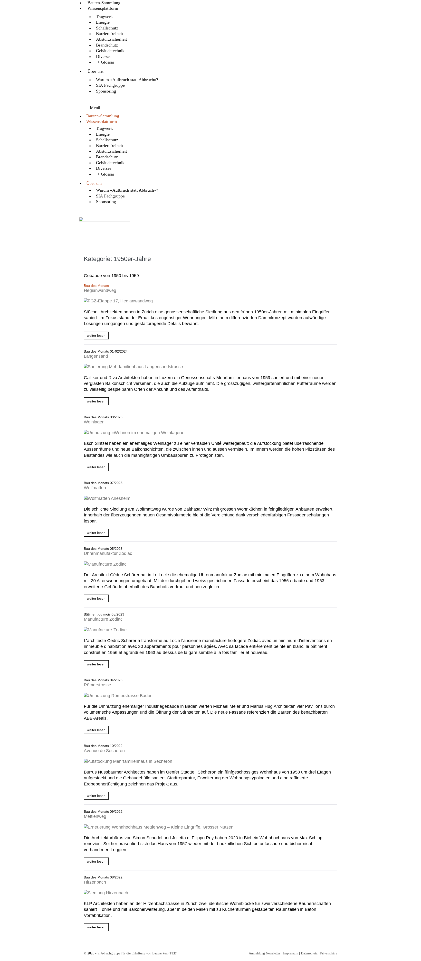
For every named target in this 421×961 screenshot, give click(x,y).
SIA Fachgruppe (110, 85)
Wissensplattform (102, 8)
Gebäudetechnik (110, 50)
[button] (210, 106)
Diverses (103, 56)
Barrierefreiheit (109, 33)
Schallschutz (107, 28)
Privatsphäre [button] (328, 953)
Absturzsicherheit (111, 39)
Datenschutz (309, 953)
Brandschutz (107, 45)
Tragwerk (104, 16)
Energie (103, 22)
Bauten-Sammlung (103, 2)
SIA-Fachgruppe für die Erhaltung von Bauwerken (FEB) (137, 953)
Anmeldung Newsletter (264, 953)
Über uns (95, 71)
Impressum (290, 953)
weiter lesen (98, 336)
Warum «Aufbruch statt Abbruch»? (127, 79)
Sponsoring (106, 91)
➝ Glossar (105, 62)
